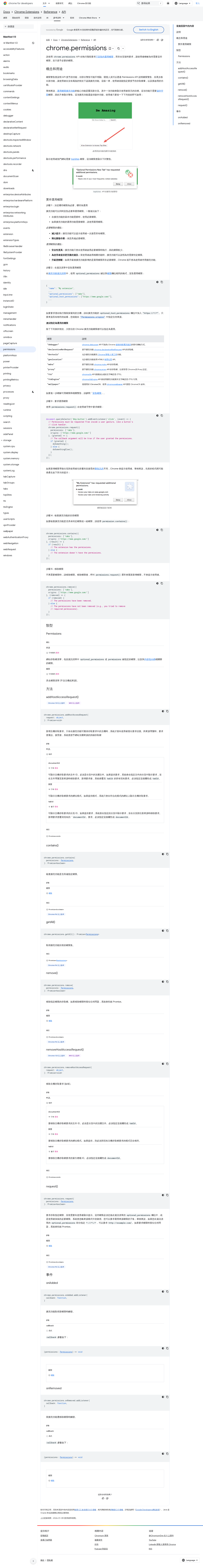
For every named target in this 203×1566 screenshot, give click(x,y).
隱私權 (50, 1560)
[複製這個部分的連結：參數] (52, 743)
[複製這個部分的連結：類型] (55, 625)
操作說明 (37, 18)
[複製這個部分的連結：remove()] (60, 973)
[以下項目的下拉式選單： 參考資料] (64, 17)
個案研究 (59, 3)
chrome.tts (87, 374)
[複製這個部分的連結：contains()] (61, 845)
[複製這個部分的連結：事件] (55, 1275)
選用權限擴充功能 (66, 91)
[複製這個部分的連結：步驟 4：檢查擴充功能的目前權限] (81, 515)
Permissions (92, 934)
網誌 (70, 3)
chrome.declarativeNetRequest (108, 349)
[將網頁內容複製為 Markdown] (118, 48)
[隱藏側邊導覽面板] (33, 1561)
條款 (42, 1560)
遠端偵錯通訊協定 (123, 344)
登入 (198, 3)
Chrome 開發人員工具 (107, 354)
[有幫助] (158, 40)
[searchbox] (18, 26)
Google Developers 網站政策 (148, 1510)
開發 (27, 18)
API (64, 12)
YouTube (152, 1540)
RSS (150, 1549)
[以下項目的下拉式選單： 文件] (50, 3)
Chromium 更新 (101, 1535)
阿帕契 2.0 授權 (116, 1510)
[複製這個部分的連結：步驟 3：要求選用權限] (70, 401)
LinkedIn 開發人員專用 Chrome (162, 1544)
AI (47, 18)
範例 (72, 18)
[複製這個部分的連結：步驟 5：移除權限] (66, 569)
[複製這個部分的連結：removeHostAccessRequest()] (86, 1050)
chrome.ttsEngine (89, 379)
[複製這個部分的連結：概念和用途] (65, 69)
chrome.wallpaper (115, 384)
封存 (96, 1544)
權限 (109, 273)
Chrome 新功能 (84, 3)
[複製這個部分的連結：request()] (60, 1186)
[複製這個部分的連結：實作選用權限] (65, 199)
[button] (18, 440)
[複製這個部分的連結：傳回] (52, 829)
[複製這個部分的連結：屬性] (52, 641)
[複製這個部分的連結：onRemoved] (64, 1388)
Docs (6, 12)
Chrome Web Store (88, 18)
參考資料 (57, 18)
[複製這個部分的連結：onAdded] (60, 1283)
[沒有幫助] (162, 40)
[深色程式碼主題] (157, 282)
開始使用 (16, 18)
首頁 (48, 40)
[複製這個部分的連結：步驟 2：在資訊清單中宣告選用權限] (84, 267)
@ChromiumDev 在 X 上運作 (161, 1535)
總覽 (5, 18)
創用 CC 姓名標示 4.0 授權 (85, 1510)
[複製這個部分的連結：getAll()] (58, 922)
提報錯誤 (44, 1535)
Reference (50, 12)
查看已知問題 (46, 1540)
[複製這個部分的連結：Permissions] (64, 634)
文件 (45, 3)
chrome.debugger (90, 344)
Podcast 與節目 (101, 1549)
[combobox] (149, 3)
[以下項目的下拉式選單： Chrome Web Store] (100, 17)
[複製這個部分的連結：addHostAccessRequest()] (81, 697)
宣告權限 (97, 393)
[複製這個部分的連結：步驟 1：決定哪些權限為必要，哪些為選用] (90, 205)
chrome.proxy (100, 369)
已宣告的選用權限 (104, 56)
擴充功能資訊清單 (57, 273)
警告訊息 (99, 468)
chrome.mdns (100, 364)
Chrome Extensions (26, 12)
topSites (75, 159)
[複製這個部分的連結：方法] (55, 689)
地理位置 (108, 359)
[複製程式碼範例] (162, 282)
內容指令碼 (149, 659)
